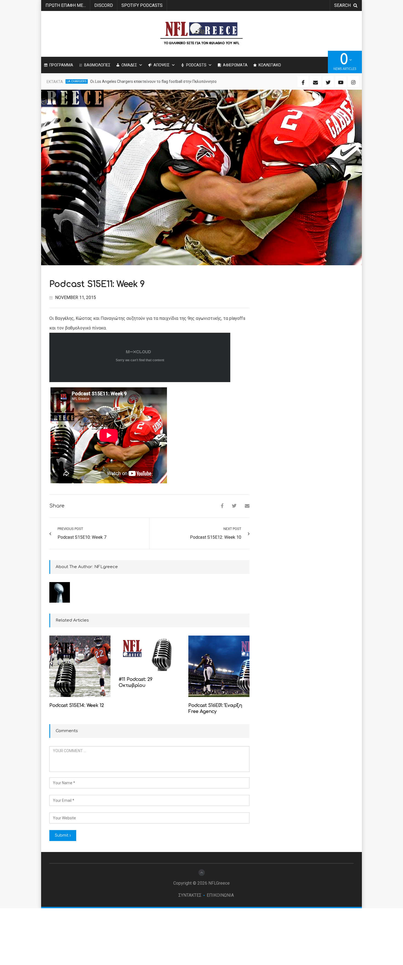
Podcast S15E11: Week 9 (97, 284)
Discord (103, 5)
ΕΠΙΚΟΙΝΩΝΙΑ (220, 895)
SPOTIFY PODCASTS (142, 5)
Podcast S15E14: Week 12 (76, 705)
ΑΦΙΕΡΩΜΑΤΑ (235, 65)
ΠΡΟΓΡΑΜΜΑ (61, 65)
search (342, 5)
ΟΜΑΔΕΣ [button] (129, 65)
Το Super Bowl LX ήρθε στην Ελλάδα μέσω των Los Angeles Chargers (150, 81)
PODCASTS (196, 65)
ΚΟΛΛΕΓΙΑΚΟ (270, 65)
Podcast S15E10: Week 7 (82, 537)
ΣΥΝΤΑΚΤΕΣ (190, 895)
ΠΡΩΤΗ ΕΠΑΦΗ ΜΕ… (66, 5)
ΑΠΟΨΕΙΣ (162, 65)
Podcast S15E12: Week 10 (215, 537)
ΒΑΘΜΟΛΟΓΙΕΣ (97, 65)
